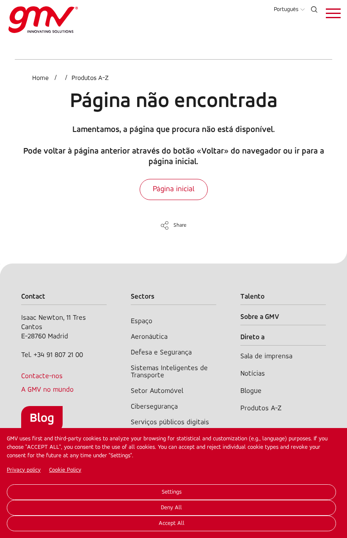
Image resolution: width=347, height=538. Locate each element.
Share (180, 225)
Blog (42, 418)
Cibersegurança (154, 406)
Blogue (251, 391)
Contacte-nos (42, 376)
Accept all (172, 523)
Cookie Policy (65, 470)
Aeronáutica (149, 336)
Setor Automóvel (157, 391)
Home (40, 78)
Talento (252, 296)
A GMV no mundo (47, 389)
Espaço (141, 321)
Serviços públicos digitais (170, 422)
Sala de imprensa (266, 356)
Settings (172, 492)
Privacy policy (24, 470)
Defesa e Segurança (161, 352)
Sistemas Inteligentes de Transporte (169, 372)
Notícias (252, 373)
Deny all (171, 508)
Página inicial (174, 189)
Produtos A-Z (90, 78)
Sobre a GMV (259, 317)
